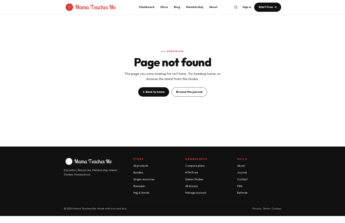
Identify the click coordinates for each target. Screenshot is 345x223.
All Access (191, 186)
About (213, 7)
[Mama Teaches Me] (97, 7)
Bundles (138, 172)
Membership (194, 7)
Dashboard (146, 7)
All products (140, 165)
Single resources (144, 179)
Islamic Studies (194, 179)
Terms (266, 208)
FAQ (239, 186)
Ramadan (139, 186)
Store (164, 7)
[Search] (236, 7)
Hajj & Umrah (141, 192)
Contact (242, 179)
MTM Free (191, 172)
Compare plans (195, 165)
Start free (268, 7)
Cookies (276, 208)
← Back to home (154, 92)
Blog (177, 7)
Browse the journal (189, 92)
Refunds (242, 192)
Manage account (195, 192)
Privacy (257, 208)
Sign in (247, 7)
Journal (242, 172)
